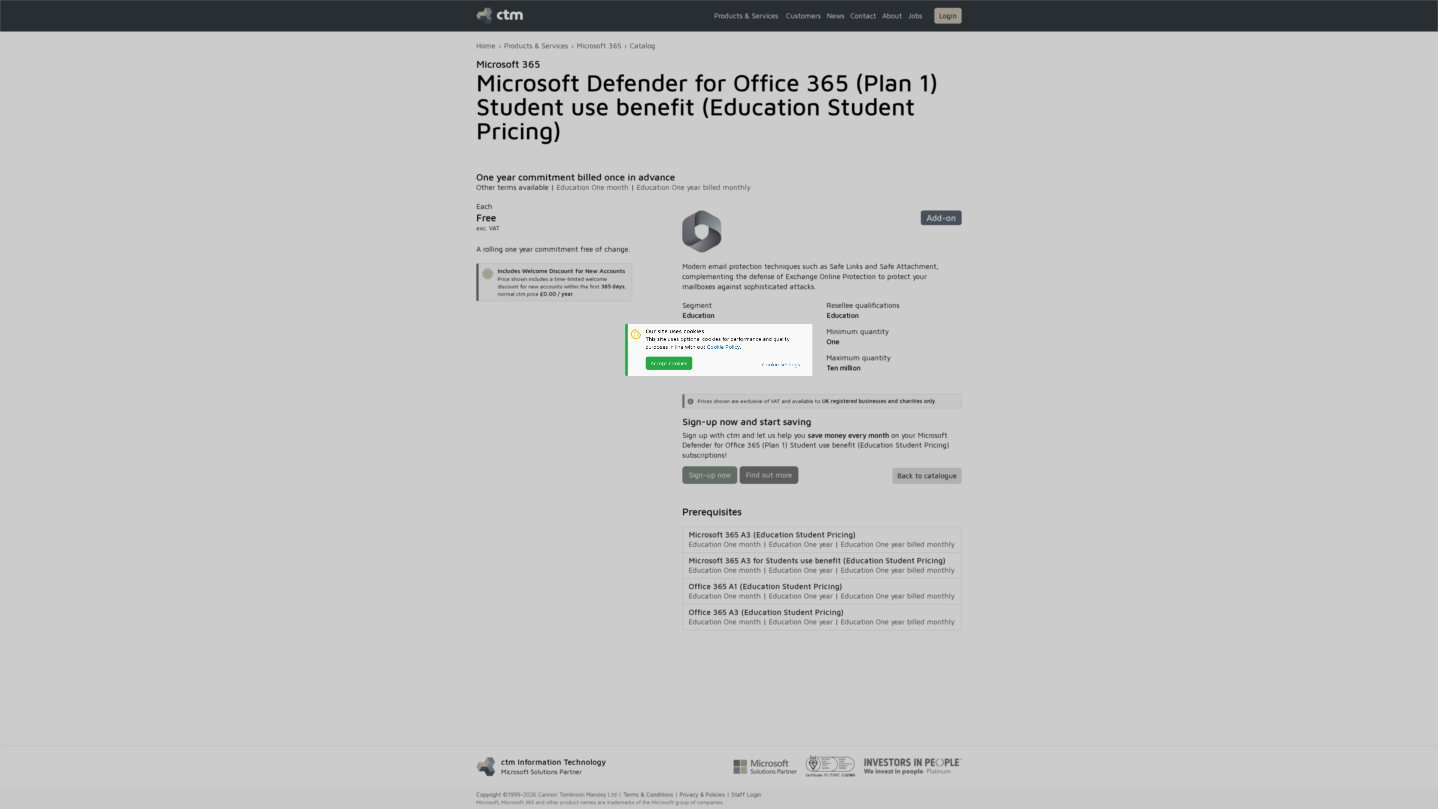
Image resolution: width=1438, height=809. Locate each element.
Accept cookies (669, 363)
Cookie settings (781, 364)
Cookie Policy (723, 346)
